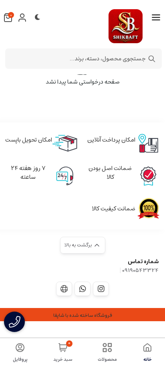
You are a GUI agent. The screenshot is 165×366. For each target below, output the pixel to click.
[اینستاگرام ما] (101, 289)
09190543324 (140, 270)
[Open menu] (156, 17)
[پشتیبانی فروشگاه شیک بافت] (82, 289)
